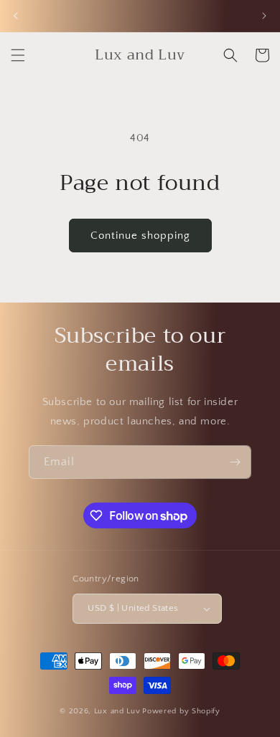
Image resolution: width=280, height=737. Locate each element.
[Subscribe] (235, 462)
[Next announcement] (264, 16)
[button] (18, 55)
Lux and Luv (117, 711)
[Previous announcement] (16, 16)
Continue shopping (140, 235)
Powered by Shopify (181, 711)
